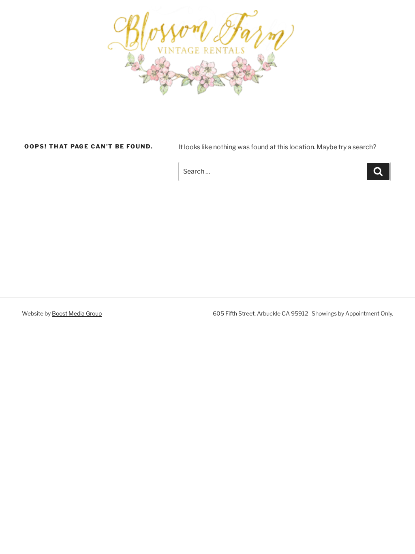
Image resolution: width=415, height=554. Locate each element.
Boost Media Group (77, 313)
